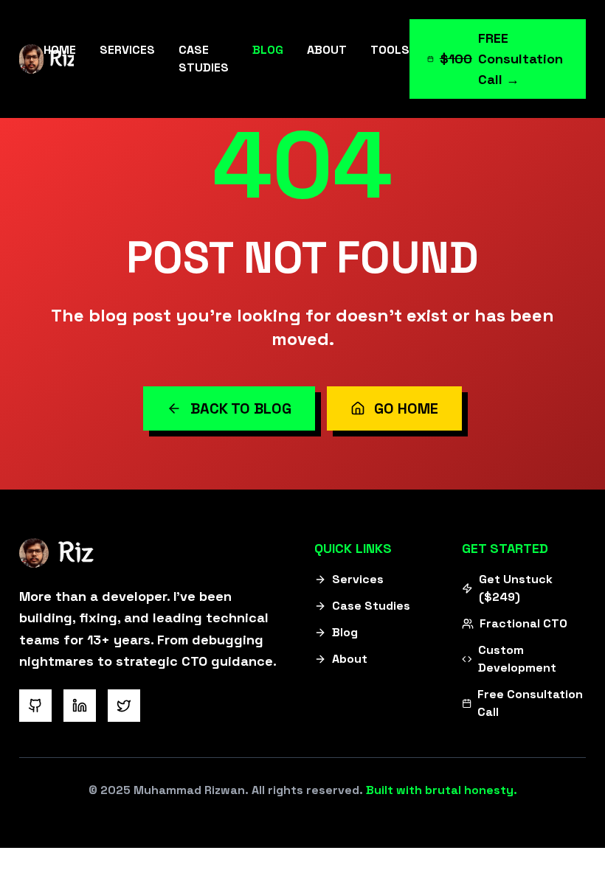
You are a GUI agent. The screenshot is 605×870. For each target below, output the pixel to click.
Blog (345, 632)
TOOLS (389, 50)
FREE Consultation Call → (501, 58)
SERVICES (127, 50)
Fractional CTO (523, 623)
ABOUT (327, 50)
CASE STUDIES (204, 58)
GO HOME (406, 408)
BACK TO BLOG (240, 408)
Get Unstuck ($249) (516, 588)
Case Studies (371, 605)
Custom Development (517, 658)
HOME (60, 50)
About (349, 659)
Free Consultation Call (530, 703)
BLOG (267, 50)
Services (358, 579)
